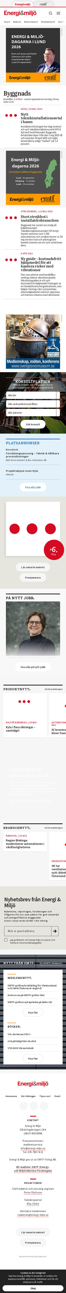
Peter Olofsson (33, 1192)
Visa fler (33, 1012)
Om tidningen (28, 1096)
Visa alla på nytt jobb (33, 667)
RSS (44, 1106)
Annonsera (11, 1096)
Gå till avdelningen (54, 689)
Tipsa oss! (44, 1096)
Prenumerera (33, 577)
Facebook (23, 1106)
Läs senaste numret (33, 567)
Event (57, 1096)
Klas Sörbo (33, 1203)
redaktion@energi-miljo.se (33, 1214)
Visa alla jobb (33, 487)
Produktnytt (48, 22)
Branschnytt (31, 22)
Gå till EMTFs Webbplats (51, 963)
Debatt (17, 22)
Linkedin (34, 1106)
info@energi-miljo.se (33, 1148)
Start (7, 22)
